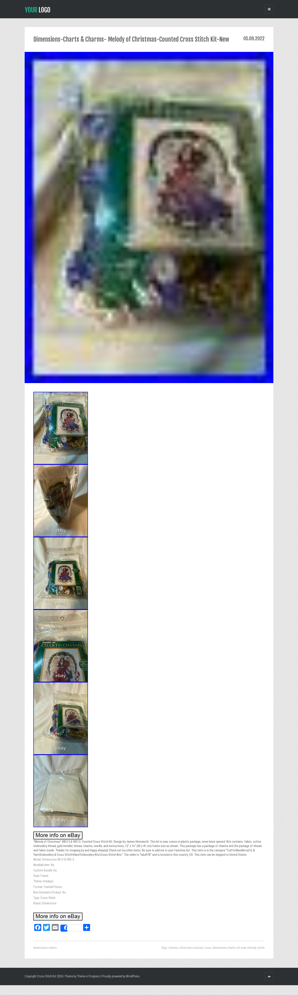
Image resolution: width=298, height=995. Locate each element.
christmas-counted (191, 947)
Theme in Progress (88, 976)
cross (207, 947)
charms (173, 947)
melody (251, 947)
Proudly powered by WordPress (121, 976)
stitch (261, 947)
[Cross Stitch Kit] (37, 9)
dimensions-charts (45, 947)
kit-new (241, 947)
